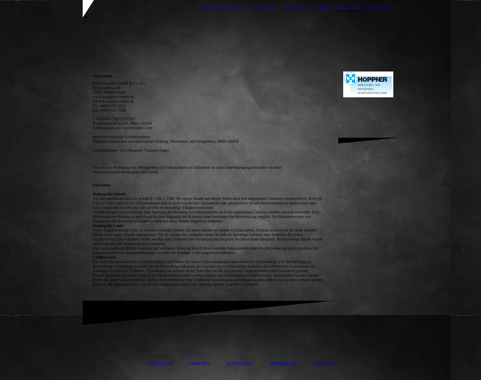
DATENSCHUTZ (381, 8)
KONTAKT (323, 8)
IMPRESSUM (349, 8)
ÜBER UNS (237, 8)
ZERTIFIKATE (295, 8)
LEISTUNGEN (265, 8)
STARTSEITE (210, 8)
